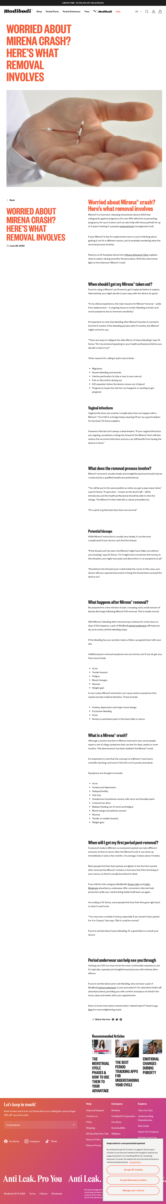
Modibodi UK (10, 1193)
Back (12, 200)
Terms (32, 1193)
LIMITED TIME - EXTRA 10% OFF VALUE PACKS (83, 3)
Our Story (116, 1121)
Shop (39, 11)
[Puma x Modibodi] (104, 11)
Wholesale (56, 1193)
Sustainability (118, 1127)
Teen (86, 11)
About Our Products (148, 1131)
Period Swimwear (71, 11)
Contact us (92, 1116)
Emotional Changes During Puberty (151, 1065)
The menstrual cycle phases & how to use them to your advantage (100, 1074)
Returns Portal (93, 1145)
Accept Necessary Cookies (133, 1180)
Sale (118, 11)
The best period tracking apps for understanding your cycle (127, 1073)
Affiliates (115, 1133)
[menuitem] (104, 11)
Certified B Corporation (123, 1116)
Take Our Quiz (145, 1110)
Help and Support (95, 1110)
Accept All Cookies (133, 1170)
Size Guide (143, 1125)
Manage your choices (133, 1190)
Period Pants (52, 11)
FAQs (89, 1121)
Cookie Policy (135, 1162)
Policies (43, 1193)
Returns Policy (93, 1139)
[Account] (153, 11)
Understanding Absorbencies (145, 1118)
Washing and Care (147, 1137)
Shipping (90, 1127)
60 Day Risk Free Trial (97, 1133)
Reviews (115, 1110)
